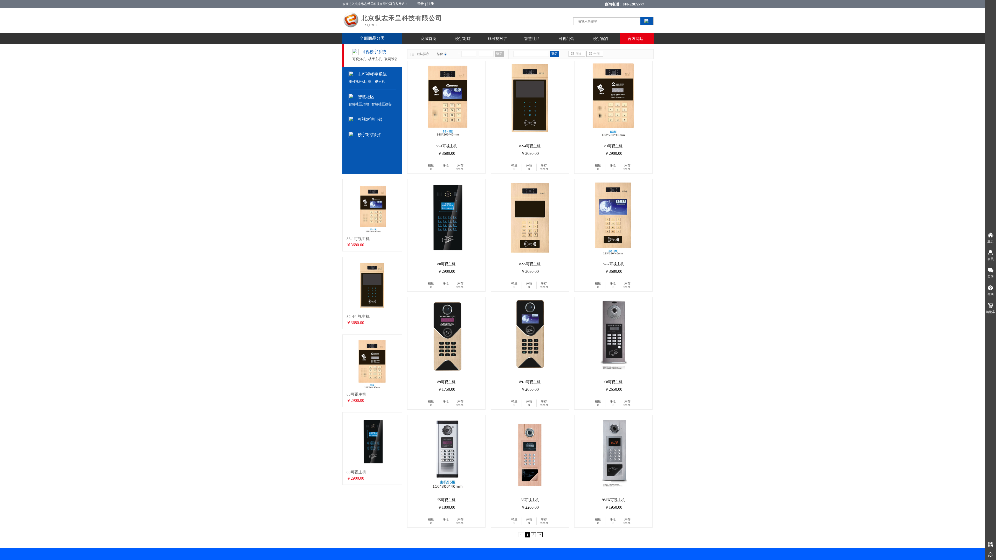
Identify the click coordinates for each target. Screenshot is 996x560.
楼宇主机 (375, 59)
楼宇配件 (601, 39)
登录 (420, 4)
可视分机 (359, 59)
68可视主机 (613, 382)
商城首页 (428, 39)
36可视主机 (530, 500)
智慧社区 (532, 39)
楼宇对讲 (463, 39)
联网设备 (391, 59)
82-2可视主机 (613, 264)
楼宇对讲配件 (370, 134)
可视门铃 (566, 39)
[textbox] (602, 21)
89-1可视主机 (530, 382)
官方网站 (635, 39)
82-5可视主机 (530, 264)
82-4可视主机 (530, 146)
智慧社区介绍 (359, 104)
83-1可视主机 (446, 146)
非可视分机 (357, 81)
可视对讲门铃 (370, 119)
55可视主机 (446, 500)
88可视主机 (446, 264)
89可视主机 (446, 382)
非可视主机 (376, 81)
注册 (430, 4)
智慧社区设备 (381, 104)
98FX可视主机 (613, 500)
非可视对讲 (497, 39)
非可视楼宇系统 (372, 74)
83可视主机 (613, 146)
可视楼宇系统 (373, 52)
